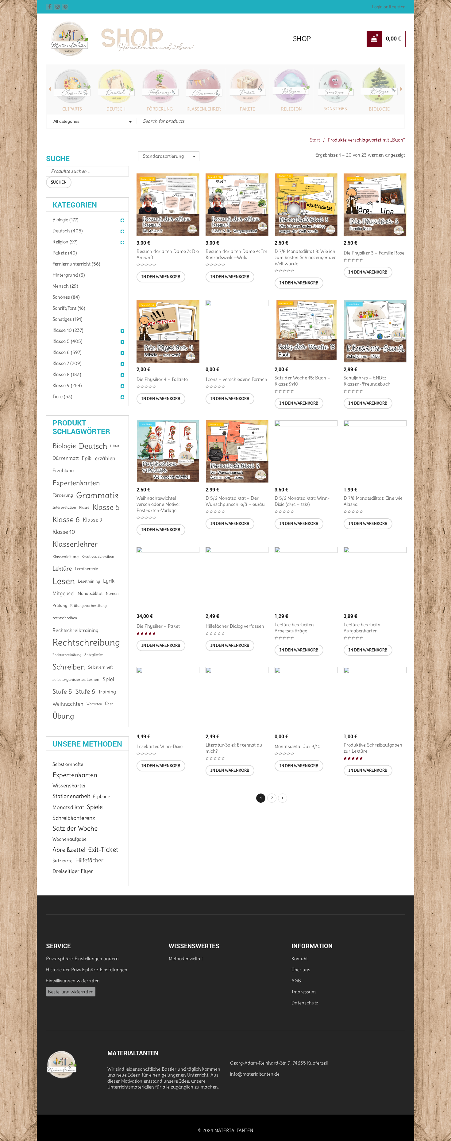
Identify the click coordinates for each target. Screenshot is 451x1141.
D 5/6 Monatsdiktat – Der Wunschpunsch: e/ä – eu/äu (235, 501)
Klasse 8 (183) (66, 374)
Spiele (95, 807)
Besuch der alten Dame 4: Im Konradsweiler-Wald (236, 254)
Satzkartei (62, 861)
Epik (87, 458)
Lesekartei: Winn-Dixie (160, 746)
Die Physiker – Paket (158, 626)
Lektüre (62, 568)
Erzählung (63, 470)
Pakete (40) (64, 253)
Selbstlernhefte (67, 764)
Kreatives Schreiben (98, 556)
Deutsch (115, 109)
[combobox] (92, 122)
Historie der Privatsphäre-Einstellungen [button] (86, 969)
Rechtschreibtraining (75, 630)
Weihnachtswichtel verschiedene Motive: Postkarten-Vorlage (158, 504)
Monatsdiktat (90, 593)
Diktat (114, 446)
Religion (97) (65, 242)
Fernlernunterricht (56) (76, 264)
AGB (296, 981)
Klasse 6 (66, 519)
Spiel (108, 679)
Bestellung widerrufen (71, 992)
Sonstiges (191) (67, 319)
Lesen (63, 581)
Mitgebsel (63, 593)
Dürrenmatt (65, 458)
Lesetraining (89, 581)
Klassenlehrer (204, 109)
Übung (63, 716)
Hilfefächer (89, 860)
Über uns (300, 969)
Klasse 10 (63, 531)
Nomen (112, 593)
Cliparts (72, 109)
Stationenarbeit (71, 796)
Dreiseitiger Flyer (72, 871)
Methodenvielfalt (186, 958)
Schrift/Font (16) (68, 308)
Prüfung (59, 605)
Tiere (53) (62, 396)
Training (107, 692)
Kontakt (299, 958)
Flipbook (101, 796)
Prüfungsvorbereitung (88, 605)
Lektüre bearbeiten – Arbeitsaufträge (296, 628)
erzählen (105, 458)
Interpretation (64, 507)
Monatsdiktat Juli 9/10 (298, 746)
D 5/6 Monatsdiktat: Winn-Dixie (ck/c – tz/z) (302, 501)
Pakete (247, 109)
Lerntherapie (86, 568)
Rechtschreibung (86, 642)
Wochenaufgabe (69, 839)
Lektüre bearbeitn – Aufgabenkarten (364, 628)
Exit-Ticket (103, 849)
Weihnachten (67, 704)
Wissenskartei (68, 785)
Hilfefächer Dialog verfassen (235, 626)
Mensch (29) (65, 286)
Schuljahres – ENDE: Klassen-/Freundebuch (367, 381)
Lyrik (108, 581)
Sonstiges (335, 108)
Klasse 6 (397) (67, 352)
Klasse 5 (106, 507)
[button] (161, 276)
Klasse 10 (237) (67, 330)
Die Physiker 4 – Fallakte (162, 379)
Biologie (379, 109)
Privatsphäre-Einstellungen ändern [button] (82, 958)
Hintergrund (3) (68, 275)
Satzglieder (93, 654)
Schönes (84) (66, 297)
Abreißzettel (68, 849)
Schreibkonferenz (73, 817)
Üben (109, 703)
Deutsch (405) (67, 231)
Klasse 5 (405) (67, 341)
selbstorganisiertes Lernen (75, 679)
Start (315, 140)
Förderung (160, 109)
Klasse (84, 507)
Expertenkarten (76, 483)
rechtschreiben (64, 617)
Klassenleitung (65, 556)
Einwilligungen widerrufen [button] (73, 981)
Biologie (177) (65, 220)
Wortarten (94, 704)
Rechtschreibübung (66, 655)
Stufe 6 (85, 691)
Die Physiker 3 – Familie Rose (374, 253)
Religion (291, 109)
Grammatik (97, 495)
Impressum (303, 992)
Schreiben (68, 667)
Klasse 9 (92, 520)
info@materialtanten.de (254, 1074)
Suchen (59, 182)
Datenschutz (304, 1003)
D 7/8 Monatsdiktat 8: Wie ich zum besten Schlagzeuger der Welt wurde (305, 257)
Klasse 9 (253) (67, 385)
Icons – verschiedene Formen (236, 379)
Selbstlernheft (100, 667)
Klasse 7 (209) (67, 363)
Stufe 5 (62, 692)
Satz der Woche (75, 828)
